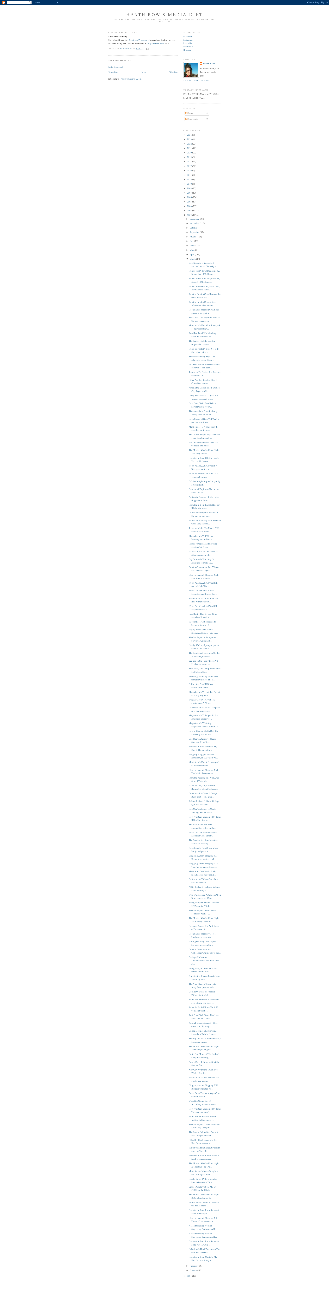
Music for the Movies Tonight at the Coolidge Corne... (204, 1173)
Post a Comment (115, 66)
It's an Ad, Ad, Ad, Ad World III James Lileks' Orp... (203, 584)
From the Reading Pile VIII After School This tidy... (204, 779)
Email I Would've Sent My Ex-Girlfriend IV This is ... (203, 1188)
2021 (189, 148)
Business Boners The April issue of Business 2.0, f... (204, 927)
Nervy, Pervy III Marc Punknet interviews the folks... (203, 970)
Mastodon (188, 46)
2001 (189, 1275)
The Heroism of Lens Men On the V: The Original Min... (204, 654)
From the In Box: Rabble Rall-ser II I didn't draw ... (204, 506)
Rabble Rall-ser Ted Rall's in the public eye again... (204, 1079)
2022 (189, 143)
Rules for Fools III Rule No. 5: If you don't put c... (203, 475)
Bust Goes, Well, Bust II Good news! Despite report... (202, 405)
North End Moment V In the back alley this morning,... (204, 1055)
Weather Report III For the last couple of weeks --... (203, 912)
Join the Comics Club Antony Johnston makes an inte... (202, 303)
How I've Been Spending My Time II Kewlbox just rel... (205, 818)
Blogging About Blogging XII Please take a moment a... (203, 1219)
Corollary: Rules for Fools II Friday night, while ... (202, 993)
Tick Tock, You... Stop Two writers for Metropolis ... (205, 670)
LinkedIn (187, 43)
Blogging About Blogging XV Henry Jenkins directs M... (203, 857)
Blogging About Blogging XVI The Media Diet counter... (203, 771)
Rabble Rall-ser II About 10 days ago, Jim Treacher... (204, 803)
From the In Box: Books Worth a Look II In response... (204, 1157)
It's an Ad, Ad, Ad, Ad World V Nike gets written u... (203, 467)
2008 (189, 188)
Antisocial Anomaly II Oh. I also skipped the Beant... (204, 498)
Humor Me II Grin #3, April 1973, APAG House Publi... (204, 288)
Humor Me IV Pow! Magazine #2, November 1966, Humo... (204, 272)
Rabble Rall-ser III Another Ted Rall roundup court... (203, 600)
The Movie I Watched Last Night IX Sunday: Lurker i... (204, 1196)
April (192, 254)
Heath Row (209, 63)
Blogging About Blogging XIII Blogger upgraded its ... (203, 1087)
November (195, 223)
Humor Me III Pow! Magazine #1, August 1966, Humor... (204, 280)
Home (143, 72)
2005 (189, 201)
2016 (189, 170)
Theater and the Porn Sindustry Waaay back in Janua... (203, 413)
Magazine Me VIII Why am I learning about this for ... (202, 537)
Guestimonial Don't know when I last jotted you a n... (204, 849)
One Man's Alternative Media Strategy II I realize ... (202, 740)
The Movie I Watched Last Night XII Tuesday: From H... (204, 920)
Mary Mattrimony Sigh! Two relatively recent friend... (202, 358)
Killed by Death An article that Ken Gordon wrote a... (203, 1141)
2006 (189, 197)
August (193, 236)
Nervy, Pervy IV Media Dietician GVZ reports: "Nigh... (204, 904)
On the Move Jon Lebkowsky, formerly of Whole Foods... (202, 1032)
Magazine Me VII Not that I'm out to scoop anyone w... (204, 693)
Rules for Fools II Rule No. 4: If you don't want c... (203, 1009)
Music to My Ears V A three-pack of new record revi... (204, 764)
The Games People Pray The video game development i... (205, 436)
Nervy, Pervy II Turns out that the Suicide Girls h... (204, 1063)
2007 (189, 192)
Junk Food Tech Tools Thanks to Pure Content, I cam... (204, 1017)
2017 (189, 165)
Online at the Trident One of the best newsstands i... (203, 881)
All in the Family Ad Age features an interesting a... (204, 888)
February (194, 1265)
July (192, 241)
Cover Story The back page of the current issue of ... (204, 1095)
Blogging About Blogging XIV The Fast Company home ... (203, 865)
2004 (189, 206)
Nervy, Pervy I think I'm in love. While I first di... (203, 1071)
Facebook (187, 36)
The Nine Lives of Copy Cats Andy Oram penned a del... (202, 985)
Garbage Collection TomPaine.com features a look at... (204, 960)
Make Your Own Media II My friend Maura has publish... (202, 873)
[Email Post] (147, 49)
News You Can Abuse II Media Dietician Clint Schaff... (203, 834)
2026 (189, 134)
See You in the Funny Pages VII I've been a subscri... (203, 662)
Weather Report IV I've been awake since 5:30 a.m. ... (202, 701)
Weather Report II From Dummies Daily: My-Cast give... (204, 1126)
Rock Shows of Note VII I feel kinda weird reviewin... (202, 935)
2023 (189, 139)
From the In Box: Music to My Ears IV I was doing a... (203, 1258)
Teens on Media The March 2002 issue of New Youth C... (204, 529)
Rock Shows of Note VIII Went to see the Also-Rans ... (204, 420)
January (193, 1270)
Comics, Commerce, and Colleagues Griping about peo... (205, 951)
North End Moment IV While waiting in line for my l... (202, 1118)
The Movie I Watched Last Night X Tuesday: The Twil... (204, 1165)
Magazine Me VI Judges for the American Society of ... (203, 717)
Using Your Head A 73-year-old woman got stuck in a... (203, 397)
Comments (192, 119)
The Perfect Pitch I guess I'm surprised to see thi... (202, 342)
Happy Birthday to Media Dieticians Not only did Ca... (203, 631)
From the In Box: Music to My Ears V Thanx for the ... (203, 748)
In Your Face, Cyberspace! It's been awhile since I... (202, 623)
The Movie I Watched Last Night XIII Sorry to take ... (204, 451)
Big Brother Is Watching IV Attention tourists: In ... (201, 561)
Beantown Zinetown (138, 39)
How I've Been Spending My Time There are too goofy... (205, 1110)
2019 (189, 157)
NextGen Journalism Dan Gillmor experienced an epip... (204, 366)
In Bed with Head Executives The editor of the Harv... (204, 1251)
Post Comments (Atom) (131, 78)
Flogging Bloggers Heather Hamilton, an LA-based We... (203, 756)
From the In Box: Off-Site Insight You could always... (204, 459)
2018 (189, 161)
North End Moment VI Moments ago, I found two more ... (204, 1001)
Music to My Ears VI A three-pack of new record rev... (204, 327)
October (194, 227)
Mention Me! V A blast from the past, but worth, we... (203, 428)
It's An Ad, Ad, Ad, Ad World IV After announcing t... (203, 553)
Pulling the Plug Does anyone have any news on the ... (202, 943)
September (195, 232)
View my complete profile (198, 80)
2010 (189, 183)
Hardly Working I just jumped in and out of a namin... (204, 647)
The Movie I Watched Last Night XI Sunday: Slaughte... (204, 1048)
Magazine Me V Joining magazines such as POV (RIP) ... (204, 725)
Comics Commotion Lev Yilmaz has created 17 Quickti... (204, 569)
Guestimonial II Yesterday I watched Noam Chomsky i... (203, 264)
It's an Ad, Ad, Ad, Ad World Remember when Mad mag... (203, 787)
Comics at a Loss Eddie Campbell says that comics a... (204, 709)
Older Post (173, 72)
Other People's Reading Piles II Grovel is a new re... (203, 381)
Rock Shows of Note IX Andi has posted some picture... (204, 311)
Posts (190, 113)
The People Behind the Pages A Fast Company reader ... (203, 1133)
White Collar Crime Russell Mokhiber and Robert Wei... (203, 592)
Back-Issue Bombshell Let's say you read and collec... (203, 444)
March (193, 258)
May (192, 250)
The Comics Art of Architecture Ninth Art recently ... (203, 842)
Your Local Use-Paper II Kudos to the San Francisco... (204, 319)
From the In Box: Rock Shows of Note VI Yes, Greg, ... (204, 1243)
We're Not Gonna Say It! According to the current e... (203, 1102)
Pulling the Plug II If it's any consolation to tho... (202, 686)
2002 (189, 215)
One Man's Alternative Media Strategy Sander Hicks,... (202, 810)
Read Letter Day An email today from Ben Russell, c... (204, 615)
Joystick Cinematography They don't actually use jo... (203, 1024)
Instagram (187, 39)
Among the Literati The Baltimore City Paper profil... (204, 389)
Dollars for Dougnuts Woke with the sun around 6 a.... (203, 514)
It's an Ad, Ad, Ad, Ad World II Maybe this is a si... (203, 607)
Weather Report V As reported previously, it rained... (202, 639)
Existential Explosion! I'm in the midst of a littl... (204, 491)
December (194, 218)
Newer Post (113, 72)
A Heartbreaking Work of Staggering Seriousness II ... (203, 1235)
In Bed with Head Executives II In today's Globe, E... (204, 1149)
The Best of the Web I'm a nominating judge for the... (202, 826)
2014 (189, 174)
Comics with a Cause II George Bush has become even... (203, 795)
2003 (189, 210)
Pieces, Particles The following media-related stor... (203, 545)
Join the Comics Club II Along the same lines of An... (205, 295)
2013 (189, 179)
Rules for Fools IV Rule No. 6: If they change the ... (203, 350)
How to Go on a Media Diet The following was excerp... (203, 732)
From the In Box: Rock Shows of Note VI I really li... (204, 1211)
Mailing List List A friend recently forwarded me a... (205, 1040)
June (192, 245)
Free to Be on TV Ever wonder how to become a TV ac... (203, 1180)
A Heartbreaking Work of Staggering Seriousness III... (203, 1227)
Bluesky (187, 49)
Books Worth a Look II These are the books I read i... (204, 1204)
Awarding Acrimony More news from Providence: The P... (203, 678)
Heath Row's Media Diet (164, 14)
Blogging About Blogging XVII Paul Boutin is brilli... (203, 576)
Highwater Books (156, 43)
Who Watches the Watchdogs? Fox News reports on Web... (205, 896)
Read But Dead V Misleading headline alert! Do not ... (202, 335)
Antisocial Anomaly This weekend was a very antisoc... (205, 522)
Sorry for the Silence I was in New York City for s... (204, 977)
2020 (189, 152)
